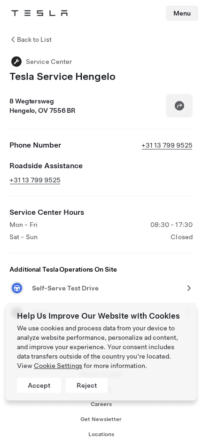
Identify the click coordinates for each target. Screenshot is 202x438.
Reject (87, 385)
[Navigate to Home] (39, 13)
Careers (101, 404)
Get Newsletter (101, 419)
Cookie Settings (58, 365)
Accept (39, 385)
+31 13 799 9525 (167, 145)
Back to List (34, 39)
